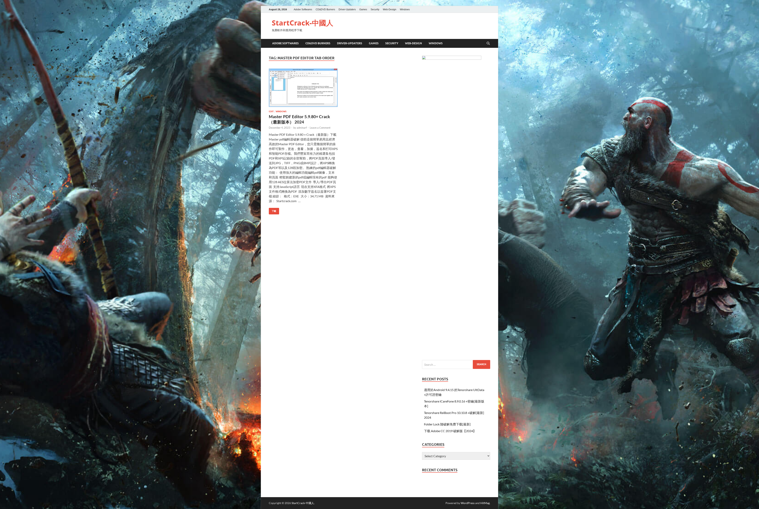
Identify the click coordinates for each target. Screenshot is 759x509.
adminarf (302, 127)
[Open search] (488, 43)
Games (363, 9)
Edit (271, 111)
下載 (272, 210)
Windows (405, 9)
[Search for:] (456, 364)
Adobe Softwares (303, 9)
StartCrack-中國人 (302, 23)
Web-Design (389, 9)
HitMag (485, 503)
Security (375, 9)
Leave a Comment (320, 127)
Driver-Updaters (347, 9)
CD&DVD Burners (325, 9)
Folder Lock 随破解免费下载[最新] (447, 424)
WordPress (468, 503)
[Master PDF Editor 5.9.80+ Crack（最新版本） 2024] (303, 88)
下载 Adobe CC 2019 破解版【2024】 (450, 431)
